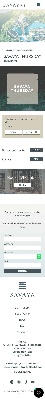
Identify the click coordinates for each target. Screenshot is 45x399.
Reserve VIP (22, 313)
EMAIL (6, 261)
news (22, 319)
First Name (9, 235)
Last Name (8, 244)
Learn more (36, 150)
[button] (39, 5)
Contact (22, 332)
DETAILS (13, 132)
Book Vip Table (11, 61)
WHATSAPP (8, 252)
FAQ (22, 325)
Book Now (22, 185)
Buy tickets (22, 307)
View (36, 159)
